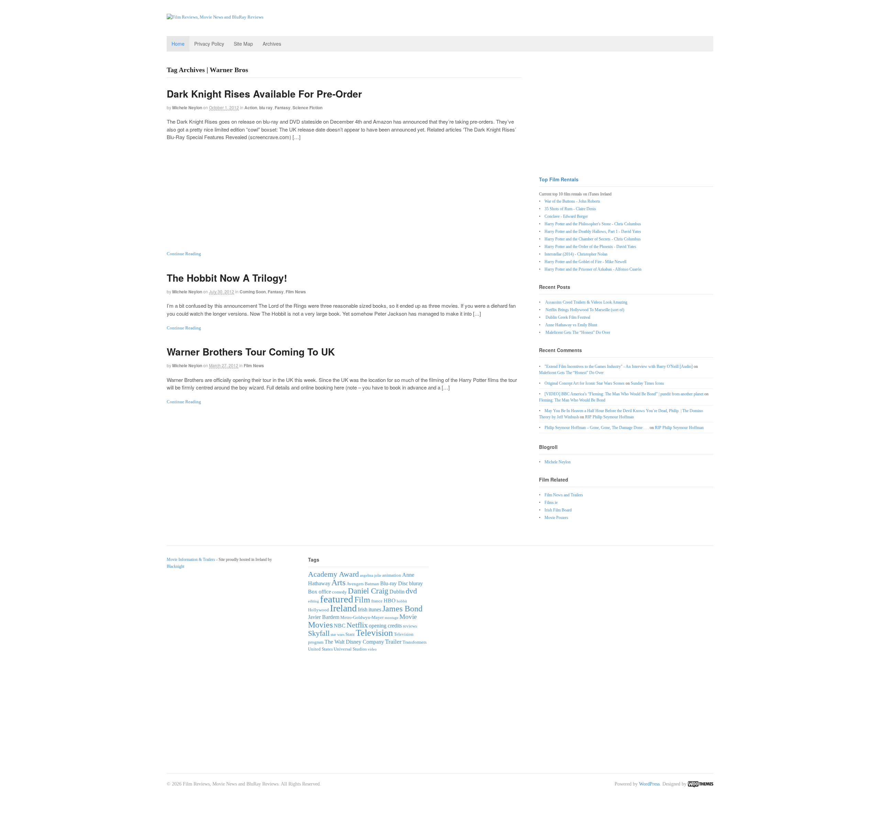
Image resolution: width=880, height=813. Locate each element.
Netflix (357, 625)
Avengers (355, 583)
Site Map (243, 43)
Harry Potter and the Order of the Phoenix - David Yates (590, 246)
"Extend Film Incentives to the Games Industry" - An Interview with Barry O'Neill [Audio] (618, 366)
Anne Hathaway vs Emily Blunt (571, 325)
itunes (374, 609)
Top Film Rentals (559, 179)
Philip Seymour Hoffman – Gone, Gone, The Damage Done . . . (596, 427)
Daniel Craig (368, 590)
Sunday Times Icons (647, 383)
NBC (339, 626)
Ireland (343, 608)
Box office (319, 592)
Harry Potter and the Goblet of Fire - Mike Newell (585, 261)
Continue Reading (184, 253)
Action (250, 107)
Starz (350, 634)
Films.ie (551, 502)
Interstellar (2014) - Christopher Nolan (575, 254)
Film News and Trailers (563, 495)
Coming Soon (253, 292)
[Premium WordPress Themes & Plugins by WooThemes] (700, 784)
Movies (320, 624)
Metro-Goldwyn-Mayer (362, 617)
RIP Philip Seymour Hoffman (609, 417)
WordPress (649, 784)
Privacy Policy (209, 43)
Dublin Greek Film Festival (568, 317)
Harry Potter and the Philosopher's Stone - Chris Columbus (592, 224)
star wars (337, 634)
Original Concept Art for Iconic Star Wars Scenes (584, 383)
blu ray (266, 107)
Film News (296, 292)
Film (362, 599)
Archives (272, 43)
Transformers (415, 642)
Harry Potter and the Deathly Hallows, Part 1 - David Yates (592, 231)
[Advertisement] (344, 195)
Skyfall (319, 633)
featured (336, 599)
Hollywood (318, 609)
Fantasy (282, 107)
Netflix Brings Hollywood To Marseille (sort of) (585, 309)
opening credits (385, 626)
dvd (411, 591)
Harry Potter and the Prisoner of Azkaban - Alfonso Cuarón (592, 269)
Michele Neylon (187, 107)
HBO (390, 600)
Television (374, 633)
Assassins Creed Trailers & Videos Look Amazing (586, 302)
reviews (410, 626)
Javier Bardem (323, 617)
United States (320, 649)
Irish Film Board (558, 510)
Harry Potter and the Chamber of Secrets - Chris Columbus (592, 239)
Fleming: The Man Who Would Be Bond (572, 400)
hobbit (402, 601)
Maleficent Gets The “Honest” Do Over (578, 332)
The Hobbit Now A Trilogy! (227, 278)
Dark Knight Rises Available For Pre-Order (264, 94)
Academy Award (333, 574)
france (377, 600)
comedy (339, 592)
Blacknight (175, 566)
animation (391, 575)
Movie (408, 616)
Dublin (397, 592)
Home (178, 43)
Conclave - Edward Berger (566, 216)
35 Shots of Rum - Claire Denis (570, 208)
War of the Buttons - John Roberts (572, 201)
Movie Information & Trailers (191, 559)
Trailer (393, 641)
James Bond (402, 608)
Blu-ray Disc (394, 583)
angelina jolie (370, 575)
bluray (416, 583)
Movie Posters (556, 517)
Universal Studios (350, 649)
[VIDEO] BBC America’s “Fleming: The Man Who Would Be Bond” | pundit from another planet (623, 394)
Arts (338, 582)
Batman (372, 583)
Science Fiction (307, 107)
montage (391, 618)
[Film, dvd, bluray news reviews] (215, 17)
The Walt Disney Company (354, 642)
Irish (362, 609)
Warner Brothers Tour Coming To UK (251, 352)
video (372, 649)
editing (313, 601)
